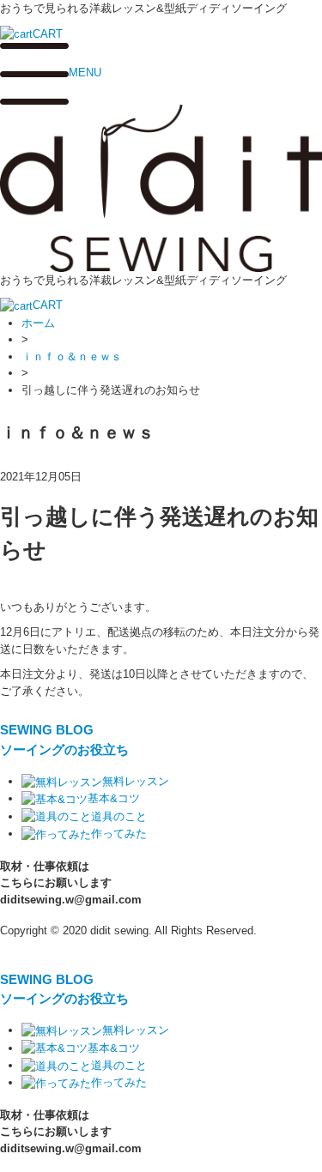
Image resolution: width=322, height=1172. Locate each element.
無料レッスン (135, 781)
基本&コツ (114, 798)
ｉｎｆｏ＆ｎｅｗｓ (71, 356)
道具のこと (119, 816)
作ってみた (119, 833)
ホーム (38, 323)
